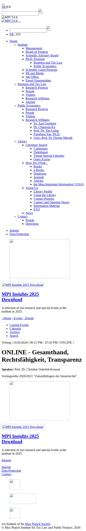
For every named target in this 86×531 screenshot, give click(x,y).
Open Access (42, 159)
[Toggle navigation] (19, 21)
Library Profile (43, 191)
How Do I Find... (37, 163)
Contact (22, 216)
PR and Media (35, 73)
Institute (23, 44)
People (30, 91)
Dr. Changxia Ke (44, 127)
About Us (32, 188)
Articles (38, 180)
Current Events (19, 325)
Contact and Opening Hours (51, 202)
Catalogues (41, 148)
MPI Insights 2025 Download (20, 296)
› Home (6, 318)
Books (38, 166)
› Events (17, 318)
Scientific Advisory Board (42, 55)
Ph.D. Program (35, 59)
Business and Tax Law (48, 62)
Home (13, 41)
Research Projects (37, 87)
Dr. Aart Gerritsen (45, 123)
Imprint (14, 230)
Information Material (47, 206)
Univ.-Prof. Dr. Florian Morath (53, 137)
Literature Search (36, 145)
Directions (32, 223)
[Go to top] (3, 4)
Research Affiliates (37, 98)
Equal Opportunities (38, 80)
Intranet (6, 460)
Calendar (15, 328)
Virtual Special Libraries (49, 155)
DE (4, 7)
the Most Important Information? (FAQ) (59, 184)
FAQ (37, 209)
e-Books (39, 170)
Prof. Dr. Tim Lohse (46, 130)
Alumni (30, 102)
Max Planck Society (38, 524)
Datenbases (41, 152)
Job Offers (32, 77)
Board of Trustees (37, 52)
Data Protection (19, 234)
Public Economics (45, 66)
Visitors (30, 94)
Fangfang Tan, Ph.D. (47, 134)
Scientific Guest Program (41, 69)
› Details (28, 318)
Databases (40, 173)
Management (34, 48)
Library (22, 141)
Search (14, 335)
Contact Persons (44, 198)
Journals (39, 177)
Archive (15, 332)
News (29, 213)
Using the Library (45, 195)
